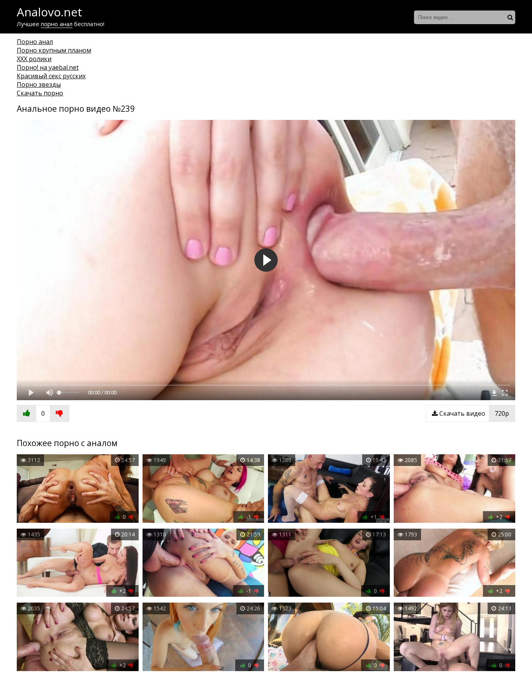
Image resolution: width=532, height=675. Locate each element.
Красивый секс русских (51, 76)
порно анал (56, 24)
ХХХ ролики (34, 58)
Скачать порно (40, 93)
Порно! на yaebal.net (48, 67)
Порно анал (35, 41)
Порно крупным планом (54, 50)
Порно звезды (39, 84)
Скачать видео (473, 413)
